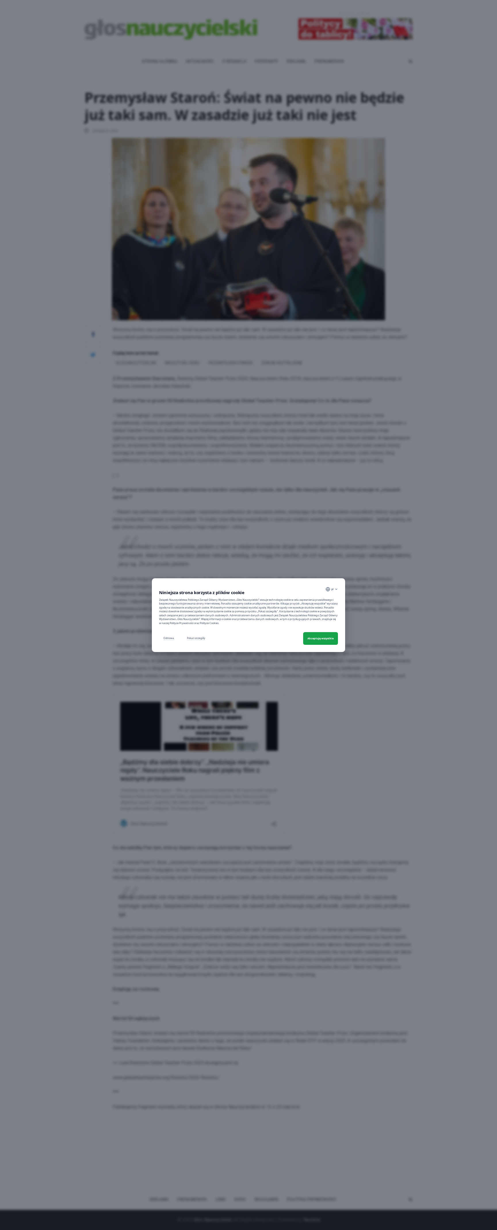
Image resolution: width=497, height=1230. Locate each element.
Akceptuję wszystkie (320, 638)
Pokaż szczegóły (196, 638)
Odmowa (168, 638)
